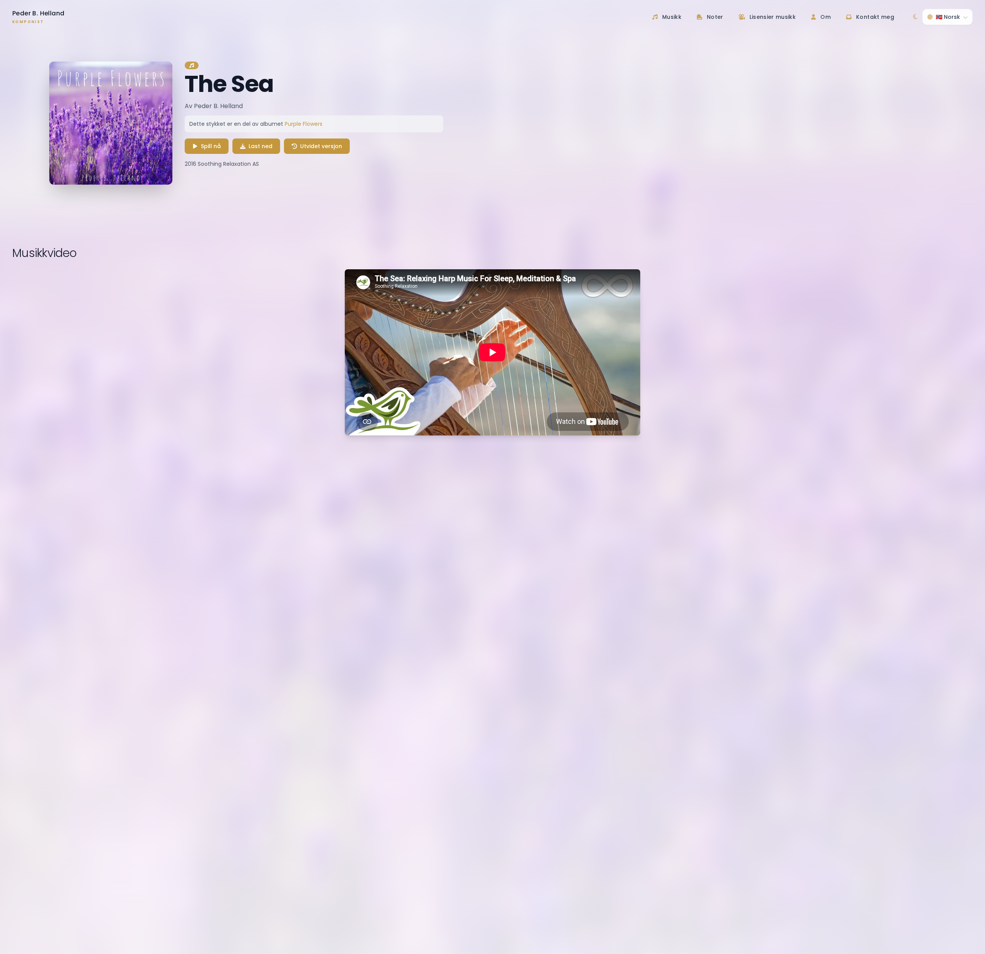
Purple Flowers (303, 124)
